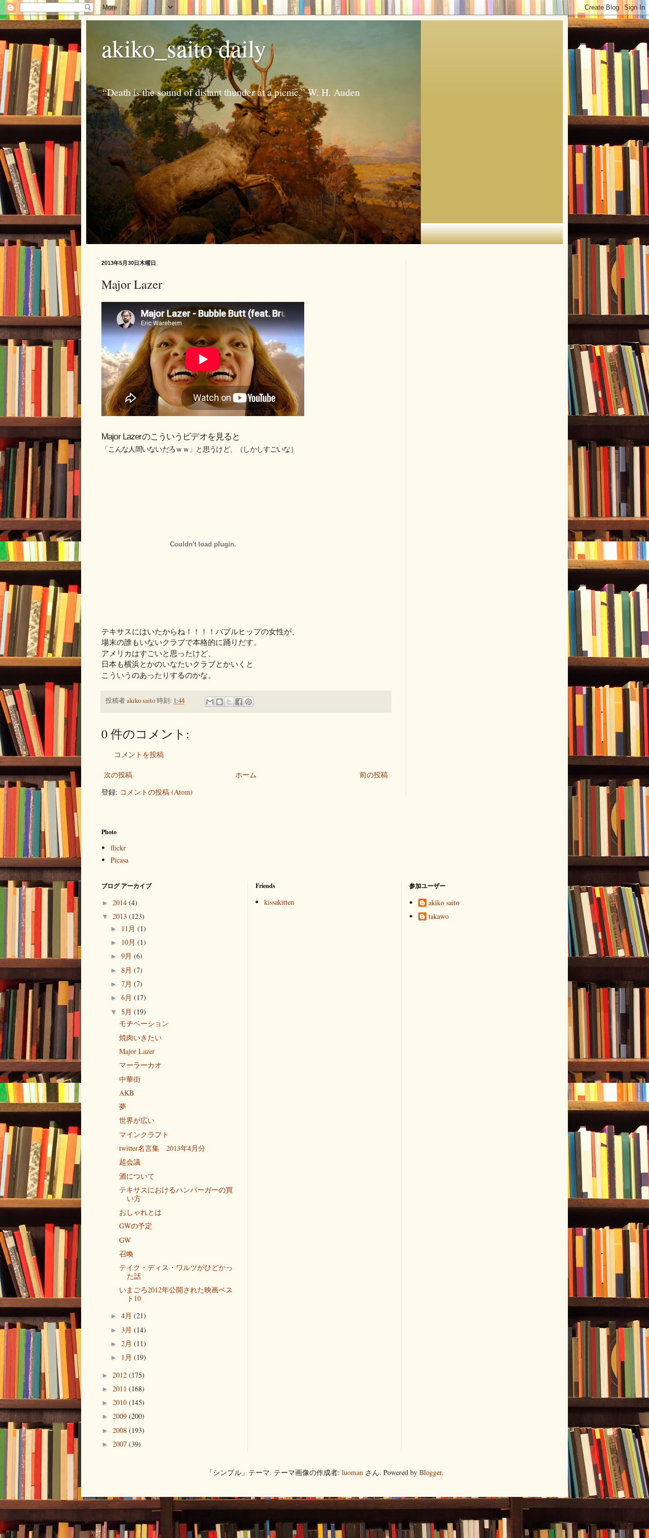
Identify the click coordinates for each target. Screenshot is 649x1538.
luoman (352, 1472)
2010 (121, 1402)
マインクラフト (144, 1134)
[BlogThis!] (219, 702)
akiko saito (443, 903)
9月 (127, 956)
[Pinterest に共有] (248, 702)
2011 (121, 1388)
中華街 (129, 1079)
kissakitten (279, 902)
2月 (127, 1343)
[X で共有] (229, 702)
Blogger (430, 1472)
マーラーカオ (140, 1065)
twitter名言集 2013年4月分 (162, 1148)
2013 (121, 916)
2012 (121, 1375)
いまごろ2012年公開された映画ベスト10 (176, 1294)
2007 (121, 1444)
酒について (137, 1176)
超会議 (129, 1162)
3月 (127, 1330)
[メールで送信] (210, 702)
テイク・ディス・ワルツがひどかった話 (176, 1271)
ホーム (246, 774)
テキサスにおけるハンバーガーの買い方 (176, 1194)
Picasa (119, 860)
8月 (127, 970)
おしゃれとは (140, 1212)
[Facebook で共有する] (239, 702)
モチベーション (144, 1023)
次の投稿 (118, 774)
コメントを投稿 (139, 754)
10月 (129, 942)
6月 (127, 997)
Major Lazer (137, 1051)
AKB (126, 1093)
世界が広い (137, 1120)
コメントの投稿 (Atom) (156, 792)
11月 (129, 928)
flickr (118, 847)
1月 (127, 1357)
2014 (121, 902)
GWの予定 (135, 1226)
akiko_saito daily (183, 47)
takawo (438, 916)
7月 (127, 983)
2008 (121, 1430)
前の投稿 (373, 774)
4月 (127, 1315)
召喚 (126, 1253)
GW (125, 1240)
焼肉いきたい (140, 1037)
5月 (127, 1011)
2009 (121, 1416)
